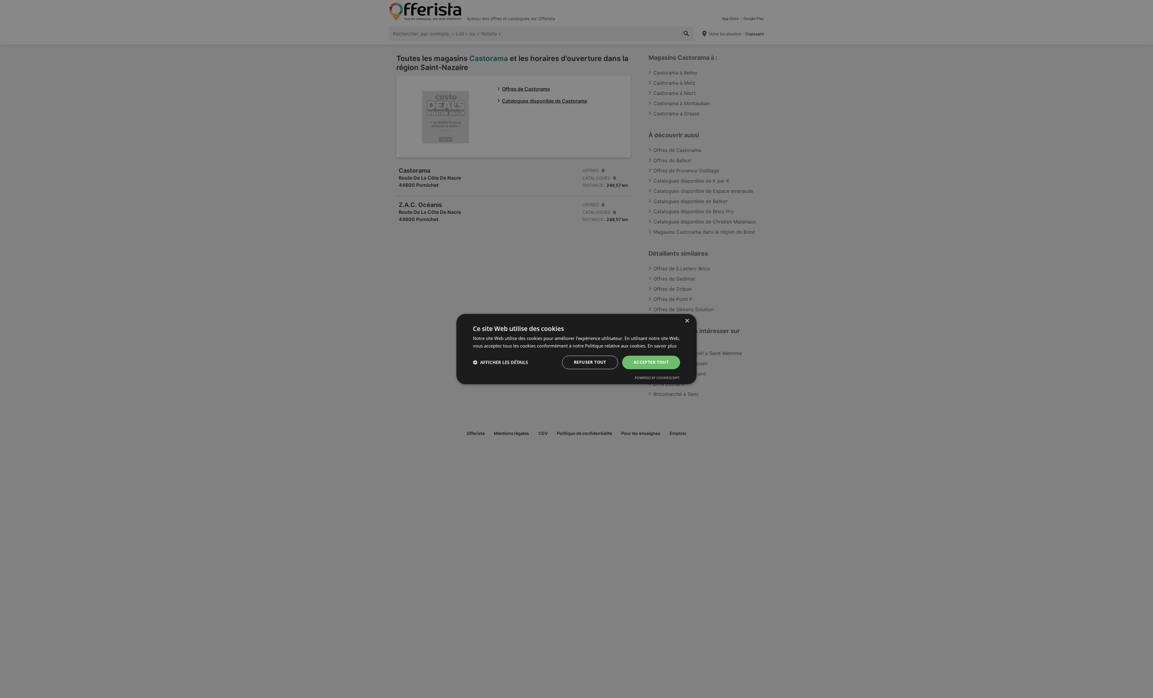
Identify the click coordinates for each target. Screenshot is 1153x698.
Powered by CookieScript (657, 377)
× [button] (687, 321)
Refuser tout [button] (590, 362)
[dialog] (576, 349)
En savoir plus (662, 346)
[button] (500, 362)
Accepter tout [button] (651, 362)
